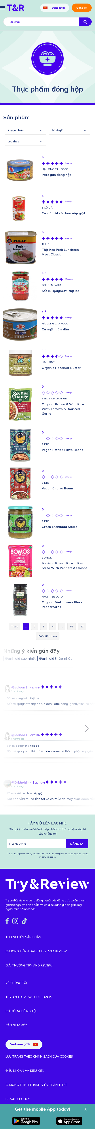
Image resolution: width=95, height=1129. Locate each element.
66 (71, 626)
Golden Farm (51, 285)
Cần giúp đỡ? (16, 1025)
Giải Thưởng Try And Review (29, 965)
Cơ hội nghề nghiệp (21, 1011)
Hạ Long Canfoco (55, 169)
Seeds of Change (54, 398)
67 (82, 626)
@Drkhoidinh (21, 782)
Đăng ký (81, 7)
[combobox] (25, 130)
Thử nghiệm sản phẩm (23, 937)
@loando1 (19, 735)
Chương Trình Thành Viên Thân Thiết (36, 1085)
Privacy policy (69, 853)
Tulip (45, 244)
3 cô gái (47, 207)
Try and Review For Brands (29, 997)
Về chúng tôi (16, 983)
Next (87, 728)
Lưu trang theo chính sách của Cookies (39, 1056)
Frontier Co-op (53, 596)
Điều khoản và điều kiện (25, 1071)
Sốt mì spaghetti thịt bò (23, 698)
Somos (47, 557)
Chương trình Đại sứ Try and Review (36, 951)
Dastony (48, 362)
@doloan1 (19, 687)
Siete (45, 444)
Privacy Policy (18, 1099)
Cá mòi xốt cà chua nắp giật (25, 793)
